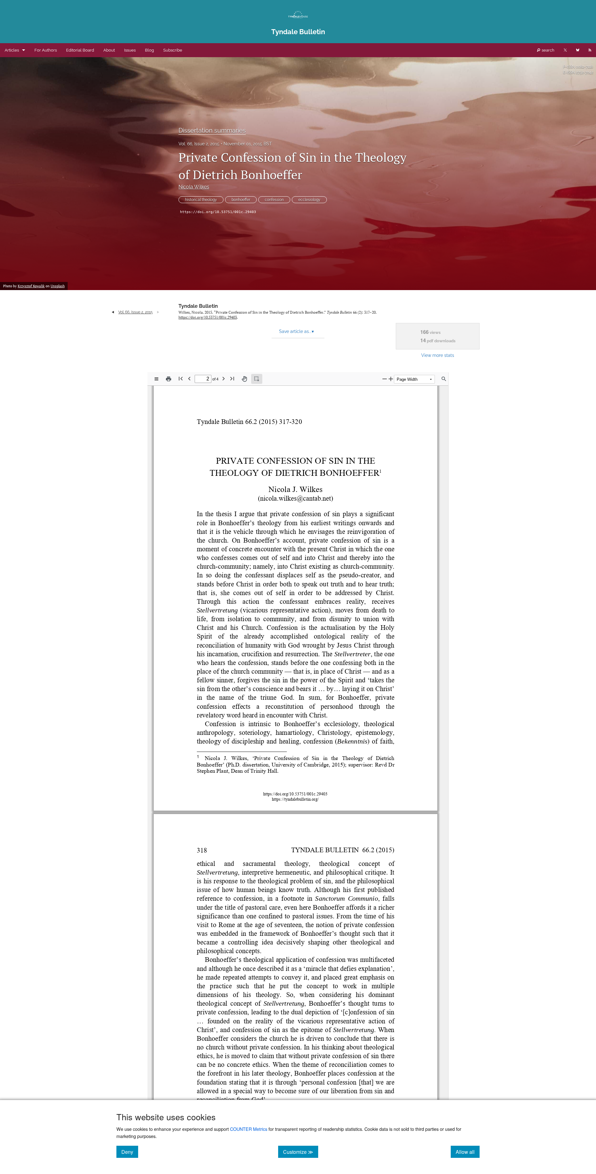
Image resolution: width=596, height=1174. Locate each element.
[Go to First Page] (180, 378)
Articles (12, 50)
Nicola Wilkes (193, 187)
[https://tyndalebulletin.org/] (295, 798)
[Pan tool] (244, 379)
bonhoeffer (241, 200)
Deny (129, 1151)
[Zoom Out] (384, 379)
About (109, 50)
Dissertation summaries (212, 130)
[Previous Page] (189, 378)
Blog (149, 50)
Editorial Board (80, 50)
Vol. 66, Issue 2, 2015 (198, 143)
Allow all (468, 1151)
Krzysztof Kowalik (31, 286)
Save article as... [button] (296, 331)
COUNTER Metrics (248, 1129)
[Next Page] (223, 378)
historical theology (201, 200)
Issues (130, 50)
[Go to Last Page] (232, 378)
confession (274, 200)
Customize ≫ (300, 1151)
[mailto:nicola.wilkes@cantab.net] (295, 498)
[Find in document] (443, 379)
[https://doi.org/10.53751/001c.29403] (295, 793)
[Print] (168, 379)
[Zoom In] (391, 379)
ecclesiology (309, 200)
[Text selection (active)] (256, 379)
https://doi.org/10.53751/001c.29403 (218, 212)
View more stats (437, 355)
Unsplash (58, 286)
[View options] (156, 379)
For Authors (45, 50)
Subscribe (172, 50)
